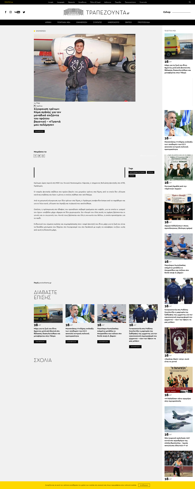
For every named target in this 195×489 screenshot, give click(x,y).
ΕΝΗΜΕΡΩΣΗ (81, 22)
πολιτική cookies (130, 485)
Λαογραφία (60, 2)
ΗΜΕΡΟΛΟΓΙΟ (113, 22)
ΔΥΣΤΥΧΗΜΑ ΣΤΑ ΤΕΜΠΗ (137, 172)
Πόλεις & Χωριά (95, 2)
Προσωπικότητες (130, 2)
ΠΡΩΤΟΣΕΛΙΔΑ (144, 22)
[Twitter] (24, 12)
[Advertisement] (79, 172)
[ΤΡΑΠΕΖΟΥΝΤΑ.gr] (97, 11)
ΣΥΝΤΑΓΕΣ (97, 22)
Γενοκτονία (143, 2)
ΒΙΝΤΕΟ (128, 22)
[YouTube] (17, 12)
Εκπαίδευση (82, 2)
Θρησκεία (71, 2)
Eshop (167, 12)
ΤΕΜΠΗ (132, 176)
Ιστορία (50, 2)
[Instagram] (10, 12)
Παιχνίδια (118, 2)
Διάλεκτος (107, 2)
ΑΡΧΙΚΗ (48, 22)
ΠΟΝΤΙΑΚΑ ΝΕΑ (63, 22)
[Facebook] (6, 12)
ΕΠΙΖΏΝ (150, 172)
